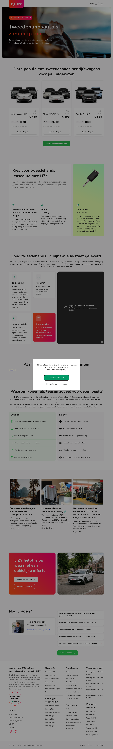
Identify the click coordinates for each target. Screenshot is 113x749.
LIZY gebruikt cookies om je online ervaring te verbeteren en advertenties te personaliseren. (57, 367)
